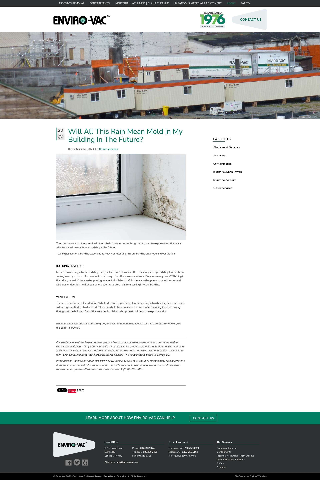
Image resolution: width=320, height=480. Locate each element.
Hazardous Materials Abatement (198, 3)
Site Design (240, 476)
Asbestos (219, 155)
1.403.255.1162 (190, 452)
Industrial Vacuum (224, 180)
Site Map (221, 467)
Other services (222, 188)
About (231, 3)
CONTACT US (203, 418)
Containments (100, 3)
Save (74, 391)
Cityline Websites (258, 476)
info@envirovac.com (127, 462)
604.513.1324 (147, 448)
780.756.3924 (191, 448)
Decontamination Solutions (231, 459)
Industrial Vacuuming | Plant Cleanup (141, 3)
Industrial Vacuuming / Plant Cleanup (235, 455)
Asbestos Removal (71, 3)
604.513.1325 (144, 455)
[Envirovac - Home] (82, 24)
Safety (245, 3)
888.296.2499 (150, 452)
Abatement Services (226, 147)
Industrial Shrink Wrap (227, 172)
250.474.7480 (189, 455)
